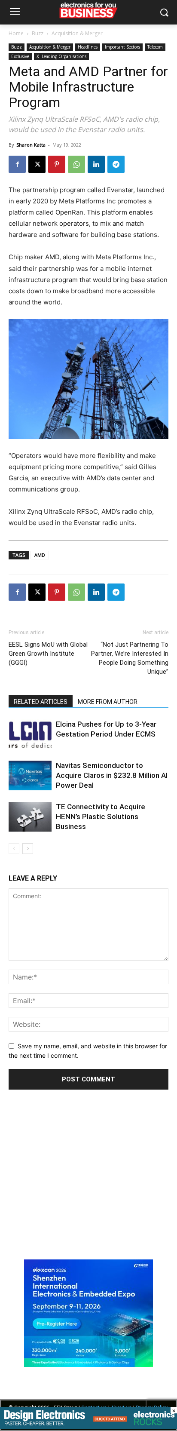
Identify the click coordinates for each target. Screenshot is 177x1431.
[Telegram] (116, 164)
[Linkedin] (96, 164)
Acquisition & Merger (77, 33)
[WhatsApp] (76, 164)
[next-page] (27, 848)
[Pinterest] (56, 164)
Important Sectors (122, 47)
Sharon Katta (31, 144)
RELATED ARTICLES (40, 701)
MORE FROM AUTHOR (107, 701)
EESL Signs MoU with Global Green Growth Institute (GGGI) (48, 653)
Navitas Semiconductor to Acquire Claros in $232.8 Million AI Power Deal (112, 775)
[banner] (88, 1364)
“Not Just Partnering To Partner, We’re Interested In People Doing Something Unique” (129, 658)
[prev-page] (14, 848)
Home (16, 33)
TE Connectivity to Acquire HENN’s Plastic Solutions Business (100, 816)
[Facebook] (17, 164)
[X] (37, 164)
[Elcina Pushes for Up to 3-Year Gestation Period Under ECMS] (30, 734)
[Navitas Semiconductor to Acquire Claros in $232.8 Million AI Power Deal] (30, 775)
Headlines (88, 47)
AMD (39, 555)
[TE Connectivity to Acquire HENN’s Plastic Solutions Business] (30, 817)
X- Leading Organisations (61, 56)
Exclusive (20, 56)
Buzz (37, 33)
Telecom (155, 47)
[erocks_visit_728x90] (88, 1426)
